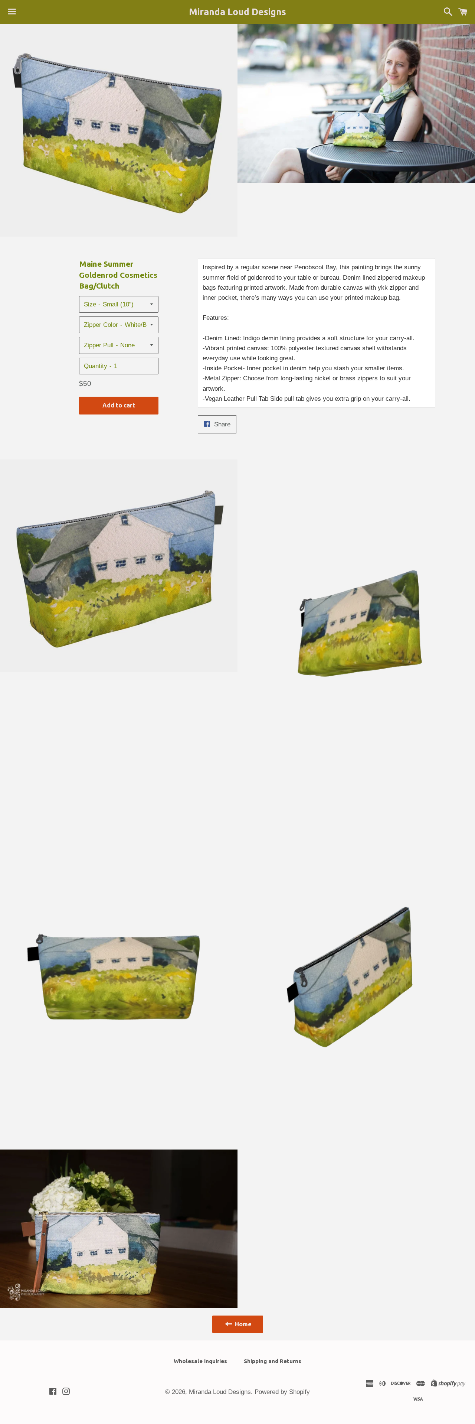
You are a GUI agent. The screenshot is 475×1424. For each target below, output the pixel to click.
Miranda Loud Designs (237, 12)
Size (90, 304)
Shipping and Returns (272, 1361)
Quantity (95, 366)
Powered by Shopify (282, 1391)
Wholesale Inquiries (200, 1361)
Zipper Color (101, 324)
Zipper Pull (99, 345)
